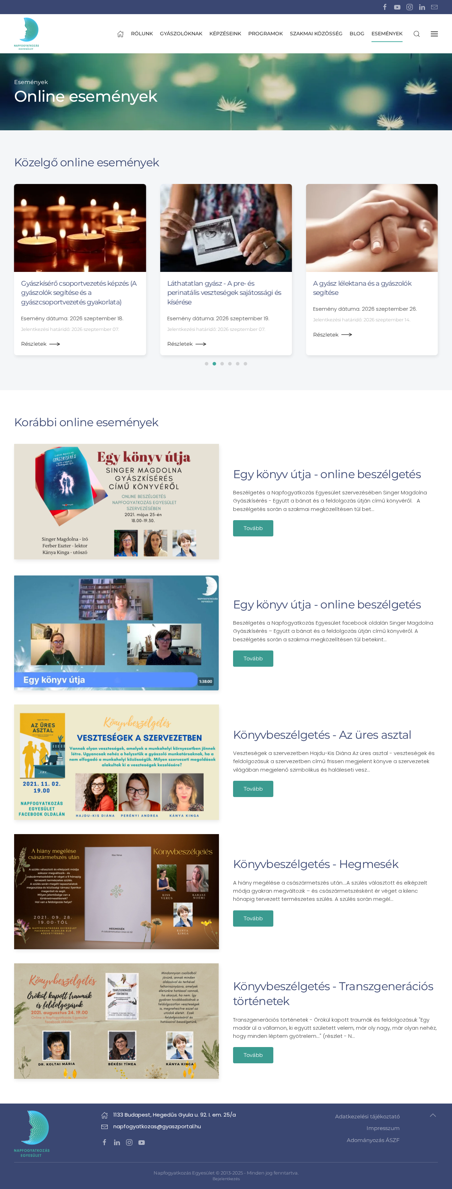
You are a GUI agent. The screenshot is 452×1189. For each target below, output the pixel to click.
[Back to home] (26, 34)
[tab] (206, 363)
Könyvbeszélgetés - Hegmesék (315, 864)
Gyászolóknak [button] (181, 33)
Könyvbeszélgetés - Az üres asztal (322, 735)
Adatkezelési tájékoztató (367, 1116)
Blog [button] (357, 33)
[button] (416, 34)
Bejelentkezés (226, 1178)
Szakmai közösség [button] (316, 33)
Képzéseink (225, 33)
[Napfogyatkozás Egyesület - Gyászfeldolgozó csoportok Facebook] (384, 7)
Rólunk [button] (142, 33)
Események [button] (387, 33)
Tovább (253, 528)
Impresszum (383, 1128)
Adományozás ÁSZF (373, 1140)
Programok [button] (265, 33)
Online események (85, 96)
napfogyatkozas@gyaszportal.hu (157, 1126)
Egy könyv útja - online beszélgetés (327, 474)
